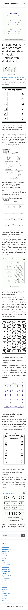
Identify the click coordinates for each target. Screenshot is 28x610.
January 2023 (5, 567)
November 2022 (6, 571)
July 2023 (4, 553)
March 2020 (5, 591)
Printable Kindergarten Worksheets (13, 77)
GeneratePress (14, 608)
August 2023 (5, 551)
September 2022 (6, 576)
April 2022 (4, 587)
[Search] (23, 535)
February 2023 (6, 564)
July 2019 (4, 596)
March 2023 (5, 562)
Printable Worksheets (10, 3)
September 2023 (6, 549)
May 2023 (4, 558)
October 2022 (5, 573)
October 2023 (5, 547)
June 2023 (5, 556)
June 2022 (4, 582)
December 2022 (6, 569)
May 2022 (4, 584)
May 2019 (4, 598)
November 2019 (6, 593)
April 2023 (4, 560)
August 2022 (5, 578)
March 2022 (5, 589)
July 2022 (4, 580)
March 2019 (5, 600)
